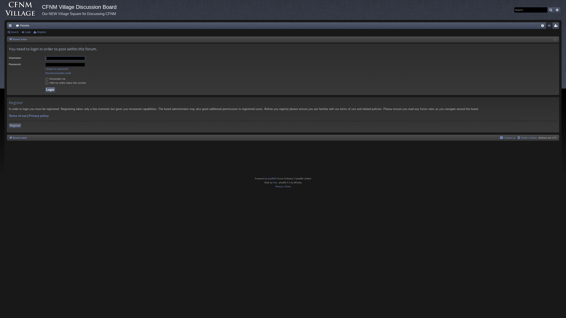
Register (41, 32)
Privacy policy (39, 115)
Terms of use (18, 115)
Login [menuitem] (550, 26)
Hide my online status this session (67, 82)
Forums (24, 25)
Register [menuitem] (556, 26)
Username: (15, 58)
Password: (15, 64)
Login (28, 32)
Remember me (57, 79)
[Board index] (23, 10)
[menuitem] (542, 25)
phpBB (271, 178)
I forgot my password (56, 69)
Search (15, 32)
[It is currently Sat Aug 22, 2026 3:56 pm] (555, 39)
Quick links (11, 26)
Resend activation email (58, 73)
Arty (275, 182)
